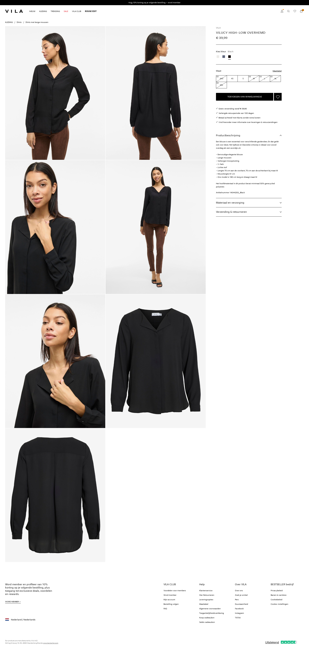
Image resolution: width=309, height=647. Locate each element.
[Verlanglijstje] (294, 11)
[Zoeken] (288, 11)
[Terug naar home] (14, 11)
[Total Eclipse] (223, 56)
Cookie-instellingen (279, 604)
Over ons (239, 590)
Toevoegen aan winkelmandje (244, 96)
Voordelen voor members (175, 590)
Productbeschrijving (228, 135)
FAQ (165, 608)
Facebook (239, 608)
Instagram (239, 613)
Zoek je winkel (241, 595)
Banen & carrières (278, 595)
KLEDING (9, 22)
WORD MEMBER (12, 602)
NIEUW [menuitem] (32, 11)
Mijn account (169, 599)
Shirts (19, 22)
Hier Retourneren (206, 595)
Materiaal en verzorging (230, 202)
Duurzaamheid (241, 604)
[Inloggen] (282, 11)
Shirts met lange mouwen (36, 22)
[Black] (229, 56)
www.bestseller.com (50, 643)
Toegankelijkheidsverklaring (211, 613)
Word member (170, 595)
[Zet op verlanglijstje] (278, 97)
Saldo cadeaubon (207, 622)
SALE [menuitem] (66, 11)
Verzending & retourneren (231, 211)
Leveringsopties (206, 599)
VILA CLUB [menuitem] (76, 11)
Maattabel (277, 71)
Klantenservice (205, 590)
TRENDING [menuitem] (55, 11)
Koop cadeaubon (206, 618)
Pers (237, 599)
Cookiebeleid (276, 599)
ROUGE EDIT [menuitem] (91, 11)
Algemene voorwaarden (210, 608)
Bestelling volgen (171, 604)
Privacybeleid (277, 590)
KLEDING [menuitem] (43, 11)
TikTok (238, 618)
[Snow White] (218, 56)
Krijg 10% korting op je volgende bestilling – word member (154, 2)
